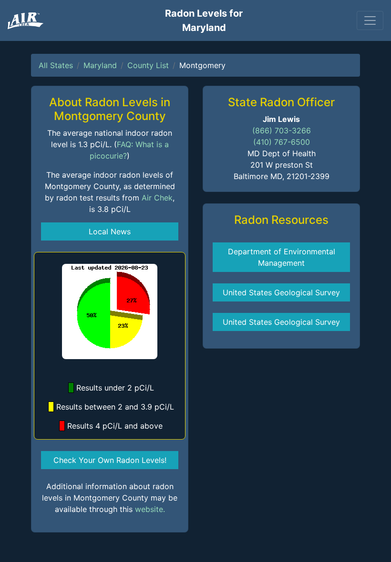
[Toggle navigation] (370, 20)
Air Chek (157, 197)
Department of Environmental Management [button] (281, 257)
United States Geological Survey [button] (281, 292)
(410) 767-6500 (281, 142)
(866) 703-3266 (281, 130)
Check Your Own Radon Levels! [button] (109, 460)
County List (148, 65)
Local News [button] (110, 231)
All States (56, 65)
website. (150, 509)
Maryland (100, 65)
